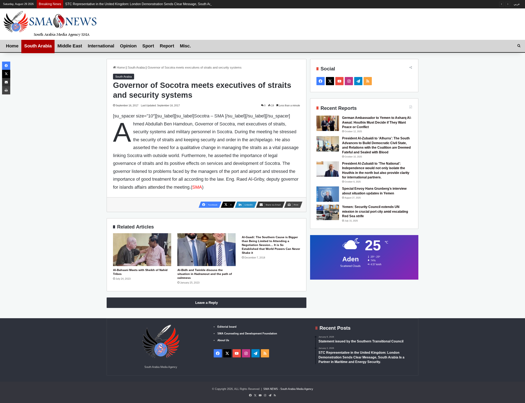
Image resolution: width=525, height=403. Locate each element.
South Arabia (38, 45)
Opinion (128, 45)
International (101, 45)
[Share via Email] (6, 82)
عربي (517, 4)
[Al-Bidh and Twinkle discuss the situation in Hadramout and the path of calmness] (206, 249)
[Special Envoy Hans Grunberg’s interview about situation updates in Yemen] (327, 194)
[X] (6, 74)
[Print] (6, 90)
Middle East (69, 45)
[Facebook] (6, 66)
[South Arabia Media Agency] (50, 23)
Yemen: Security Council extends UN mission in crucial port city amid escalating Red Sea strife (375, 211)
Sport (148, 45)
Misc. (185, 45)
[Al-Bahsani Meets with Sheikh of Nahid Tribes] (142, 249)
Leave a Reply (206, 303)
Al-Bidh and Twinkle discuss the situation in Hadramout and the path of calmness (204, 273)
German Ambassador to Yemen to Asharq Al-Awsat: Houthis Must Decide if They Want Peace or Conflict (376, 122)
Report (167, 45)
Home (12, 45)
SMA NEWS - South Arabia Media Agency (288, 388)
